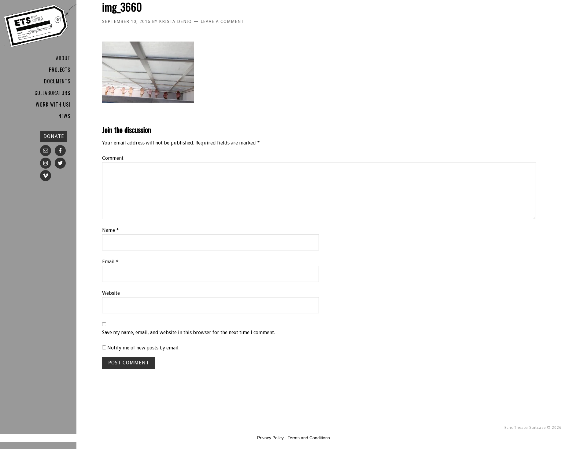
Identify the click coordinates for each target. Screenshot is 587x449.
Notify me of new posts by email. (143, 348)
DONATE (53, 136)
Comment (113, 158)
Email (110, 262)
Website (111, 293)
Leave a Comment (222, 21)
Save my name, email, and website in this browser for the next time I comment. (188, 332)
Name (110, 230)
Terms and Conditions (309, 437)
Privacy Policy (270, 437)
